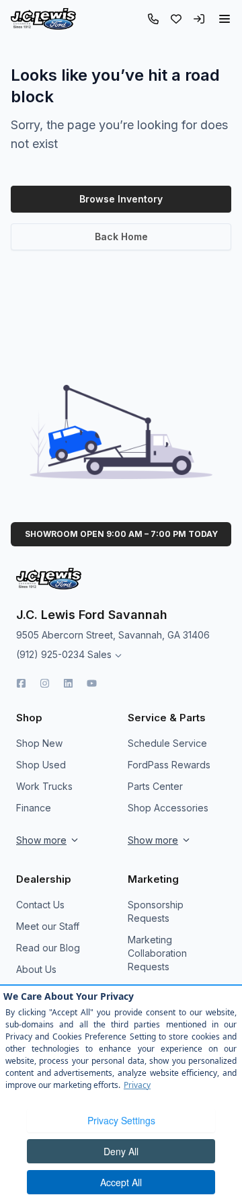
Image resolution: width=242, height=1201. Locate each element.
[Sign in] (199, 19)
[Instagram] (45, 683)
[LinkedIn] (68, 683)
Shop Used (41, 764)
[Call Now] (153, 19)
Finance (33, 807)
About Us (36, 969)
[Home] (43, 19)
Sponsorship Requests (156, 911)
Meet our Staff (47, 926)
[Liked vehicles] (176, 19)
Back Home (121, 236)
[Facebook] (21, 683)
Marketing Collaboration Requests (157, 953)
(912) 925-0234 (50, 654)
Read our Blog (48, 947)
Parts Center (155, 786)
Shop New (39, 743)
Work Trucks (44, 786)
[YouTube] (92, 683)
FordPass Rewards (169, 764)
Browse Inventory (121, 199)
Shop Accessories (168, 807)
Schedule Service (167, 743)
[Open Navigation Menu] (224, 19)
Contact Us (40, 904)
